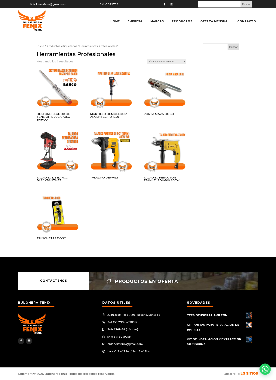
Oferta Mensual (214, 21)
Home (115, 21)
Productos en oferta (146, 281)
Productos (182, 21)
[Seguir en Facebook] (164, 4)
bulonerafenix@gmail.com (49, 4)
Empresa (135, 21)
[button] (265, 369)
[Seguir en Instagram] (171, 4)
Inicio (40, 46)
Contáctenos (53, 281)
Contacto (246, 21)
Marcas (157, 21)
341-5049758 (109, 4)
